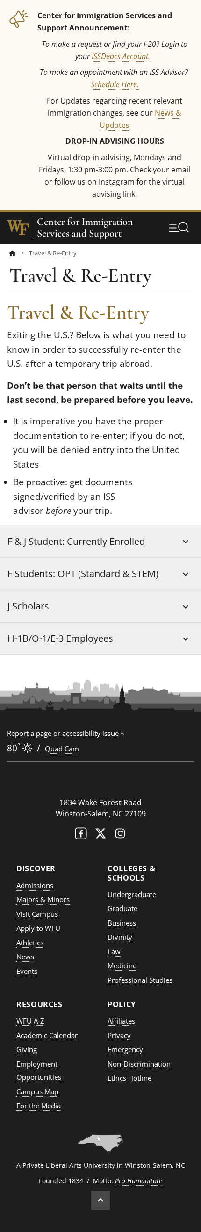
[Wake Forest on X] (100, 835)
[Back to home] (12, 253)
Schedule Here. (115, 84)
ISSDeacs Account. (121, 56)
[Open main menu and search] (179, 227)
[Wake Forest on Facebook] (80, 835)
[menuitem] (19, 253)
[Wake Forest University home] (18, 227)
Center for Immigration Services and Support (85, 227)
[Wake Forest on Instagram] (120, 835)
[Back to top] (100, 1200)
